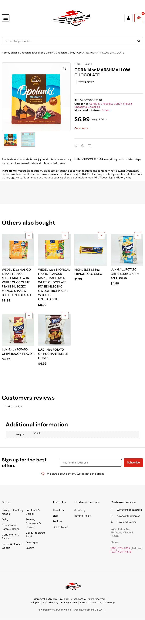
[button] (5, 18)
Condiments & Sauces (10, 536)
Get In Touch (60, 527)
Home (5, 52)
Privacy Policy (69, 602)
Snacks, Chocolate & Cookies (27, 52)
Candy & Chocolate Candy (60, 52)
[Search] (139, 41)
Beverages (32, 542)
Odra (77, 64)
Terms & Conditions (91, 602)
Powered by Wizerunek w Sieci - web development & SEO (70, 609)
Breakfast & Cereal (33, 511)
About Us (58, 510)
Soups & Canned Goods (12, 545)
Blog (55, 515)
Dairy (5, 519)
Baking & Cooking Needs (12, 511)
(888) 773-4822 (120, 548)
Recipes (57, 521)
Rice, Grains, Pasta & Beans (10, 527)
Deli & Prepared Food (35, 534)
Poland (106, 110)
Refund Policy (82, 515)
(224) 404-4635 (121, 551)
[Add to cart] (28, 235)
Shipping (79, 510)
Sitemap (110, 602)
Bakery (30, 547)
